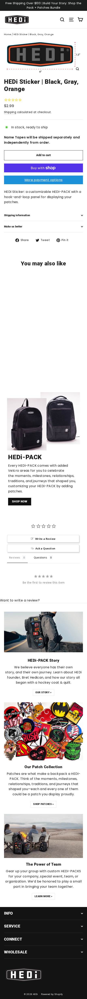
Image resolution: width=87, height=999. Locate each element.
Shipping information (17, 215)
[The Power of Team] (43, 836)
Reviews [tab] (14, 557)
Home (7, 34)
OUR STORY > (43, 692)
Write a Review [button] (45, 539)
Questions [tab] (40, 557)
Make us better (13, 226)
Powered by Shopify (52, 994)
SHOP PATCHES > (43, 804)
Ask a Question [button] (45, 548)
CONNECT (13, 939)
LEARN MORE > (43, 896)
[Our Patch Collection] (43, 731)
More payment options (43, 180)
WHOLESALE (15, 952)
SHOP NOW (19, 501)
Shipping (10, 112)
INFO (8, 913)
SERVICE (12, 926)
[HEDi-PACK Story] (43, 632)
